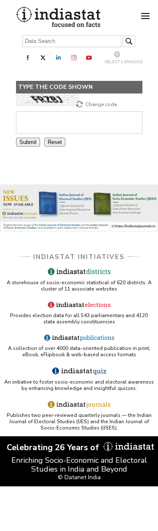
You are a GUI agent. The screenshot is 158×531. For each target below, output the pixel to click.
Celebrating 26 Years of (54, 447)
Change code (101, 104)
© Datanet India (79, 477)
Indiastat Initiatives (79, 257)
